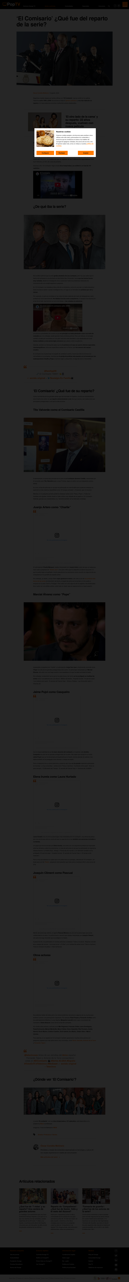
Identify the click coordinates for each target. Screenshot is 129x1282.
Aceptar (85, 153)
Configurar (45, 153)
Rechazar (62, 153)
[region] (65, 142)
